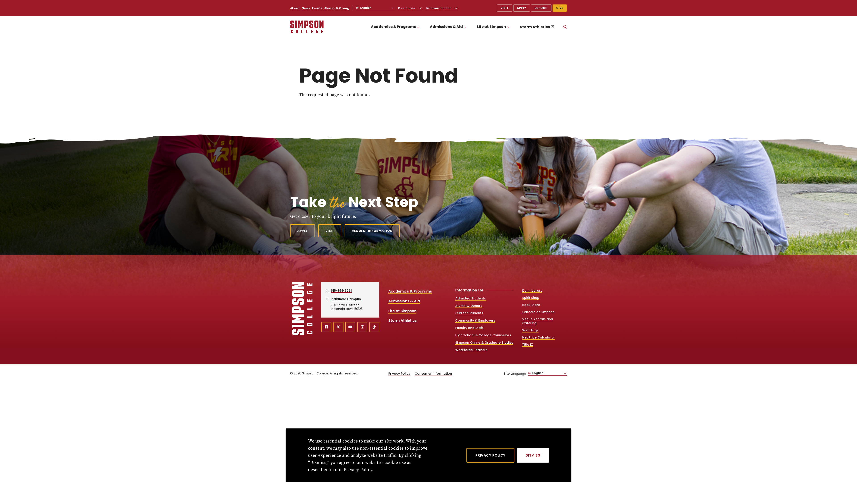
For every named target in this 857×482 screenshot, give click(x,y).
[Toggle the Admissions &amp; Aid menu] (465, 26)
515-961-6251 (341, 290)
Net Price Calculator (538, 337)
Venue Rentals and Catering (537, 321)
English (365, 8)
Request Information (372, 231)
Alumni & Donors (468, 305)
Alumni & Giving (336, 8)
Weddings (530, 330)
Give (559, 8)
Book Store (531, 305)
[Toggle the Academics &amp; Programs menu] (418, 26)
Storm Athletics (535, 26)
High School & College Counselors (483, 335)
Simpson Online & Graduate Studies (484, 342)
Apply (521, 8)
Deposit (541, 8)
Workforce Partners (471, 350)
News (306, 8)
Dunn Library (532, 290)
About (295, 8)
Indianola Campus (346, 299)
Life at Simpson (491, 26)
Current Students (469, 313)
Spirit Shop (530, 297)
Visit (505, 8)
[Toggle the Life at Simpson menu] (508, 26)
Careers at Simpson (538, 312)
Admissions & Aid (446, 26)
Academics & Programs (393, 26)
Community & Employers (475, 320)
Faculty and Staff (469, 328)
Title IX (527, 344)
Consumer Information (433, 373)
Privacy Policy (399, 373)
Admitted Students (470, 298)
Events (317, 8)
